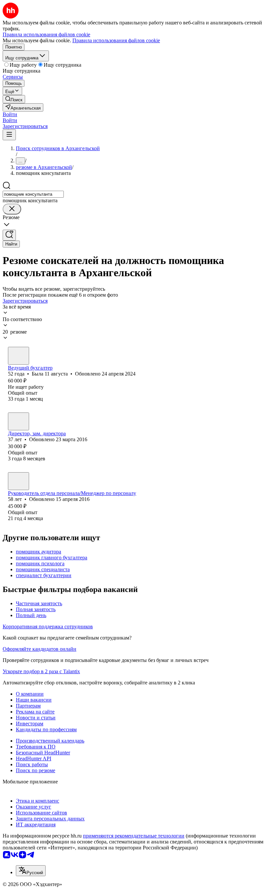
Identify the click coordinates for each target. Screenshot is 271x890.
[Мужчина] (18, 481)
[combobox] (33, 194)
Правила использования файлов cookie (116, 40)
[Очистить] (12, 209)
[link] (14, 99)
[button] (10, 114)
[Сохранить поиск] (9, 235)
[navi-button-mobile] (9, 134)
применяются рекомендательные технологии (133, 836)
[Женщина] (18, 356)
